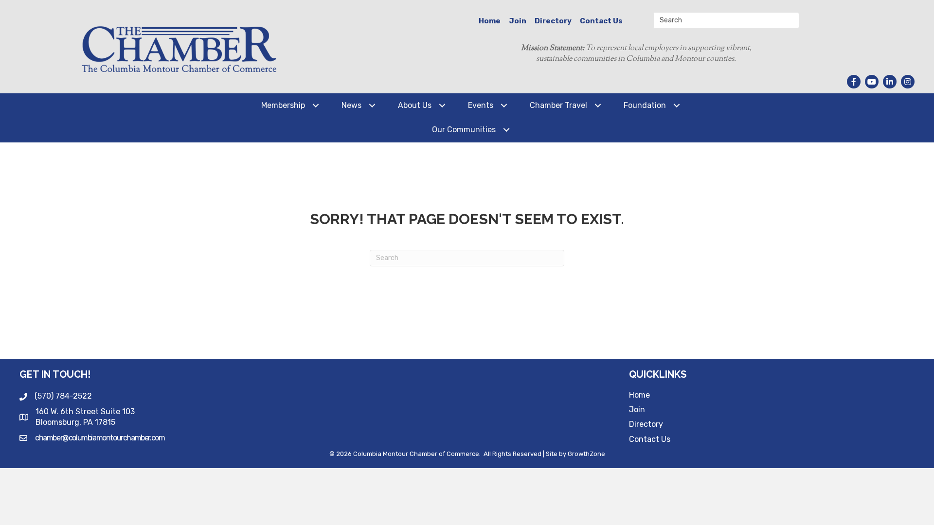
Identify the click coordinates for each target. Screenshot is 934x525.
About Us (414, 105)
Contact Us (601, 21)
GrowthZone (586, 453)
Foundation (645, 105)
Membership (283, 105)
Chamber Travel (558, 105)
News (351, 105)
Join (517, 21)
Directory (553, 21)
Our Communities (464, 129)
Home (490, 21)
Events (480, 105)
